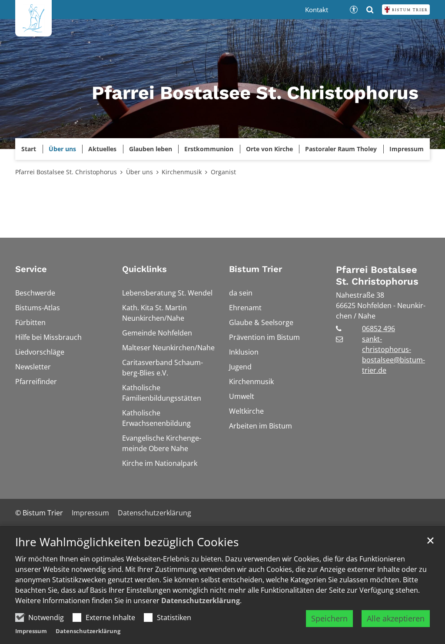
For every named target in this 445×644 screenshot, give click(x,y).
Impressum (31, 631)
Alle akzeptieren (396, 618)
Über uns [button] (62, 149)
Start (28, 149)
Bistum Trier (255, 269)
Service (31, 269)
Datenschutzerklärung (200, 600)
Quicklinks (144, 269)
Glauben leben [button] (150, 149)
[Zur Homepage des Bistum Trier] (406, 9)
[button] (406, 149)
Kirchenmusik (182, 172)
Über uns (139, 172)
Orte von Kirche (269, 149)
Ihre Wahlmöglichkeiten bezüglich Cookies (127, 542)
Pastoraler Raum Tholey (341, 149)
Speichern (329, 618)
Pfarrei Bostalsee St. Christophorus (66, 172)
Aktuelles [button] (102, 149)
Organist (223, 172)
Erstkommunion (208, 149)
